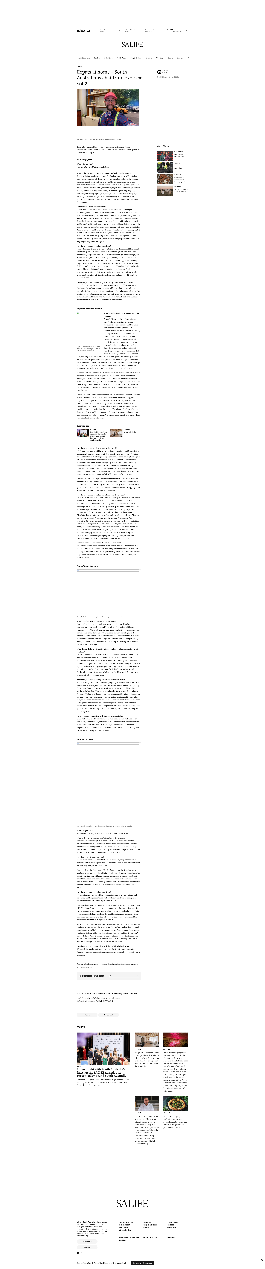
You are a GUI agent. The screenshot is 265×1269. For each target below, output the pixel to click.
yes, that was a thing (101, 406)
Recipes (149, 58)
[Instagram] (81, 1253)
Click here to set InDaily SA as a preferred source (99, 998)
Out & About (121, 58)
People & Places (136, 58)
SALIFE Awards (84, 58)
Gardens (97, 58)
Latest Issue (108, 58)
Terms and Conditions (129, 1238)
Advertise (171, 1238)
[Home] (88, 30)
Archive (122, 1240)
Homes (170, 58)
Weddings (159, 58)
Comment (108, 1015)
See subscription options (142, 1263)
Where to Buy (125, 1230)
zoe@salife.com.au (84, 967)
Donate (87, 1247)
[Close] (262, 1260)
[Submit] (136, 976)
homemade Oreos (129, 529)
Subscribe (180, 58)
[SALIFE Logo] (132, 44)
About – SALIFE (150, 1238)
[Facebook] (78, 1253)
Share (87, 1015)
